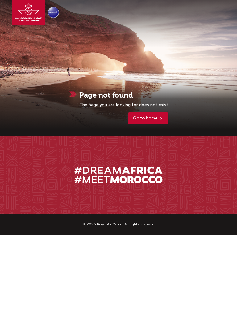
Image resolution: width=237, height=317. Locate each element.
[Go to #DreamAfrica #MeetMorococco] (118, 175)
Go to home (145, 118)
